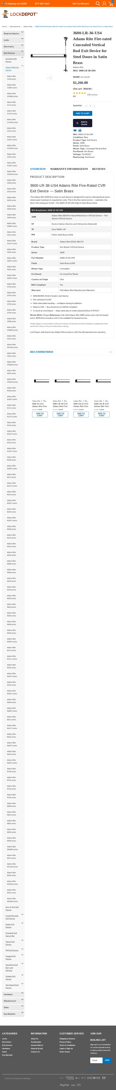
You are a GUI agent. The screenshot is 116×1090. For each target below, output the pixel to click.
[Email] (75, 130)
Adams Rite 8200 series (11, 458)
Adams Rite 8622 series (11, 735)
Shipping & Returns (67, 1039)
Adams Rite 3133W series (12, 172)
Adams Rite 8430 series (11, 614)
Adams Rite (27, 27)
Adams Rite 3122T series (12, 138)
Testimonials (36, 1042)
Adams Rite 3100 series (11, 77)
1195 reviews (92, 95)
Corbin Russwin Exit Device (12, 917)
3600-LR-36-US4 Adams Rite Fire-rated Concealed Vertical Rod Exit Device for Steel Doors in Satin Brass (74, 27)
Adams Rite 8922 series (11, 873)
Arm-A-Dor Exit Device (12, 908)
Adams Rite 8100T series (12, 397)
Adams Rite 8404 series (11, 570)
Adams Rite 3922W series (12, 363)
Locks (6, 40)
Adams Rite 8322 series (11, 545)
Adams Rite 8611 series (11, 718)
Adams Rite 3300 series (11, 181)
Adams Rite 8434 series (11, 622)
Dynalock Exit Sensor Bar (11, 934)
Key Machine (9, 1014)
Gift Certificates (80, 3)
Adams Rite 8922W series (12, 882)
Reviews (98, 168)
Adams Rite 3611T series (12, 242)
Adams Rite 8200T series (12, 467)
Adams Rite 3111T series (12, 112)
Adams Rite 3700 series (11, 285)
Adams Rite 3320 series (11, 198)
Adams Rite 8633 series (11, 752)
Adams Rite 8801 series (11, 813)
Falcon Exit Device (10, 943)
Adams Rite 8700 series (11, 770)
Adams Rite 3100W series (12, 94)
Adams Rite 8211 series (11, 475)
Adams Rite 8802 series (11, 822)
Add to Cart (40, 414)
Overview (38, 168)
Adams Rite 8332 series (11, 553)
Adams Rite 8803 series (11, 830)
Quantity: (77, 105)
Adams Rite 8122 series (11, 423)
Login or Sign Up (66, 1049)
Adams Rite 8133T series (12, 449)
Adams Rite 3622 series (11, 250)
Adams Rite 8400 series (11, 562)
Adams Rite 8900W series (12, 847)
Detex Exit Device (10, 926)
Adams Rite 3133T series (12, 164)
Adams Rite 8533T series (12, 692)
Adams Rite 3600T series (12, 224)
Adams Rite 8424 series (11, 605)
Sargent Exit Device (11, 957)
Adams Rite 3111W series (12, 120)
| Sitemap (26, 1078)
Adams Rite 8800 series (11, 804)
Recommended (41, 351)
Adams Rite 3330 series (11, 207)
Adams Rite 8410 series (11, 579)
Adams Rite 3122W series (12, 146)
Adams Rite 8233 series (11, 510)
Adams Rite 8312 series (11, 536)
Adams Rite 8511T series (12, 657)
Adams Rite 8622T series (12, 744)
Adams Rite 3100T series (12, 86)
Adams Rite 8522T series (12, 674)
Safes (6, 1007)
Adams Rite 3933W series (12, 380)
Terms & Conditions (67, 1045)
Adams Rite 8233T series (12, 519)
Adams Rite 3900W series (12, 328)
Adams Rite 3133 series (11, 155)
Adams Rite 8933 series (11, 891)
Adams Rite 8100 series (11, 389)
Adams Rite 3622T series (12, 259)
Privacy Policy (65, 1042)
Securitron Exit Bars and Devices (12, 968)
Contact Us (35, 1052)
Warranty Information (69, 168)
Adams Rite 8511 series (11, 648)
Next (111, 352)
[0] (110, 3)
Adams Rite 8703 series (11, 796)
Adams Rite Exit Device (12, 69)
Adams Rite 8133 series (11, 441)
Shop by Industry (11, 33)
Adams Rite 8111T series (12, 415)
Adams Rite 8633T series (12, 761)
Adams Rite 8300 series (11, 527)
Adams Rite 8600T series (12, 709)
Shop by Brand (37, 1049)
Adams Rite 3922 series (11, 354)
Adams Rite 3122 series (11, 129)
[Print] (80, 130)
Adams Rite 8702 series (11, 787)
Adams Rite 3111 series (11, 103)
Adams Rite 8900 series (11, 839)
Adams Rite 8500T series (12, 640)
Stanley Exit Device (10, 977)
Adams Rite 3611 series (11, 233)
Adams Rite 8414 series (11, 588)
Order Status (65, 1052)
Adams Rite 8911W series (12, 865)
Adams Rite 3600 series (11, 216)
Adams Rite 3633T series (12, 276)
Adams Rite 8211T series (12, 484)
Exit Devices (9, 53)
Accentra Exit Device (11, 60)
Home (4, 27)
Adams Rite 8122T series (12, 432)
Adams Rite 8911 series (11, 856)
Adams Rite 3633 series (11, 268)
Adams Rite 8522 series (11, 666)
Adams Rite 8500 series (11, 631)
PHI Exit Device (12, 950)
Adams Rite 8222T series (12, 501)
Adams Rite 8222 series (11, 493)
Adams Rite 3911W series (12, 345)
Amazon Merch (37, 1045)
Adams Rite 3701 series (11, 293)
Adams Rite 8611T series (12, 726)
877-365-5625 (42, 3)
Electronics (9, 46)
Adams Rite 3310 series (11, 190)
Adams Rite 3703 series (11, 311)
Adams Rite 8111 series (11, 406)
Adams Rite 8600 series (11, 700)
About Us (34, 1039)
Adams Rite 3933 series (11, 371)
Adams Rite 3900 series (11, 319)
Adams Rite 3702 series (11, 302)
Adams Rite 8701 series (11, 778)
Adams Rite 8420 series (11, 596)
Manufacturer (15, 27)
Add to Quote (84, 123)
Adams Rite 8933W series (12, 899)
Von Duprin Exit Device (12, 986)
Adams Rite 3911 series (11, 337)
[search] (97, 3)
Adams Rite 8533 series (11, 683)
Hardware (8, 994)
